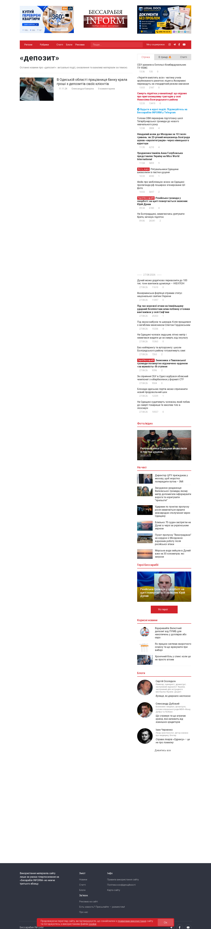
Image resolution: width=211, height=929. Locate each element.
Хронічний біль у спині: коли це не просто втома (173, 658)
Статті (60, 44)
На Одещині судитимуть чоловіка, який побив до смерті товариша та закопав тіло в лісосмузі (163, 405)
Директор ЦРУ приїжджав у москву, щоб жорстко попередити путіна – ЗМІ (171, 478)
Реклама (79, 44)
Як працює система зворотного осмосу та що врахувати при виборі (173, 647)
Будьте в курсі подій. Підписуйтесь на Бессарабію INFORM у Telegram (162, 111)
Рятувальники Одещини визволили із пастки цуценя (157, 171)
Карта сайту (113, 890)
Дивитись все (163, 750)
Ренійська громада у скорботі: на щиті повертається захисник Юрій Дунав (162, 201)
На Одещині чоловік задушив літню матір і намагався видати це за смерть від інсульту (162, 336)
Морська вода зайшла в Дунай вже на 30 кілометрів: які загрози (173, 553)
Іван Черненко (164, 729)
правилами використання (132, 920)
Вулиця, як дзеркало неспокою (173, 695)
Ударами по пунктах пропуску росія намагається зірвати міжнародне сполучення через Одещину (172, 511)
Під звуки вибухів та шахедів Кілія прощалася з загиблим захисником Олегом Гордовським (164, 323)
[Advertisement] (163, 247)
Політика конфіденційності (121, 884)
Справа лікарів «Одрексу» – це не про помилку (173, 741)
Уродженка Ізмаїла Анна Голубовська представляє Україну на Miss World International (160, 156)
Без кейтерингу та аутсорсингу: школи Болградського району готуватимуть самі (161, 349)
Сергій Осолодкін (166, 681)
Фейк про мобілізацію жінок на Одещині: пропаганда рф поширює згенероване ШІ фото (161, 185)
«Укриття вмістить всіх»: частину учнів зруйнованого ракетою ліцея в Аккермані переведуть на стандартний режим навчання (163, 80)
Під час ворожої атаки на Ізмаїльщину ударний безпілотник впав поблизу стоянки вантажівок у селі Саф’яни (163, 309)
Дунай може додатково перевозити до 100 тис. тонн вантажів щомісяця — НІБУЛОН (162, 282)
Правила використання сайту (123, 879)
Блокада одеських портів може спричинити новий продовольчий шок (162, 391)
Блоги (69, 44)
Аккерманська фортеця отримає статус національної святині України (159, 295)
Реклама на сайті (88, 901)
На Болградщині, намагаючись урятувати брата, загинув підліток (160, 215)
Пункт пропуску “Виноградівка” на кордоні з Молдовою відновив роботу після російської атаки (173, 539)
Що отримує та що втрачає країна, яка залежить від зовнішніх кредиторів (171, 718)
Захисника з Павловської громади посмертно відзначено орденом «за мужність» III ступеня (162, 363)
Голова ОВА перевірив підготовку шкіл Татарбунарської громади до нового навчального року (160, 121)
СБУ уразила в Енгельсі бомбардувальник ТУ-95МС (161, 66)
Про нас (83, 912)
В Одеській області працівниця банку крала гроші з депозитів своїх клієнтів (92, 82)
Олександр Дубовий (167, 703)
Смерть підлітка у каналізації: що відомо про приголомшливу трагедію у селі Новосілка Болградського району (162, 96)
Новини (83, 879)
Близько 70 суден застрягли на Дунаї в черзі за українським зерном (173, 525)
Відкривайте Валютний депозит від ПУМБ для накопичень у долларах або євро (170, 633)
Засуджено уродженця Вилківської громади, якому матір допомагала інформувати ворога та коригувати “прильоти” (173, 494)
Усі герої (163, 609)
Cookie (92, 923)
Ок (165, 922)
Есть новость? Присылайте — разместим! (102, 906)
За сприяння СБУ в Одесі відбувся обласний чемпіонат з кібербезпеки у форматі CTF (162, 378)
